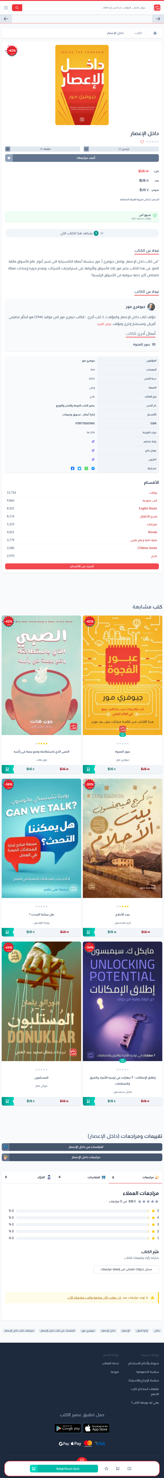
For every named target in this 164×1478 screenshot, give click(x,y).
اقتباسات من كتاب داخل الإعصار (58, 1330)
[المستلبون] (41, 1001)
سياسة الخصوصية (147, 1371)
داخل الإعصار (108, 1330)
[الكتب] (129, 1468)
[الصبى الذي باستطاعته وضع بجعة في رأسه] (41, 675)
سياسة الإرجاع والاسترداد (143, 1380)
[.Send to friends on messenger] (93, 468)
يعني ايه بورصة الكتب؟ (145, 1402)
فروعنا (115, 1371)
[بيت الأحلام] (122, 838)
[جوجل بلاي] (51, 450)
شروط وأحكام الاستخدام (143, 1363)
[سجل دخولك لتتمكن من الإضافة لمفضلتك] (142, 142)
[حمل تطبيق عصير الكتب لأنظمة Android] (67, 1428)
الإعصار (126, 1330)
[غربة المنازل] (158, 19)
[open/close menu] (6, 7)
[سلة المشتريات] (117, 1468)
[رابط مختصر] (51, 441)
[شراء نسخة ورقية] (122, 769)
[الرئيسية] (155, 33)
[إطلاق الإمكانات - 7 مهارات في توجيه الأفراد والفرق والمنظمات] (122, 1001)
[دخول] (106, 1468)
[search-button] (17, 7)
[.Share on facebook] (72, 468)
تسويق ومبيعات (71, 414)
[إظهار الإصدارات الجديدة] (82, 1459)
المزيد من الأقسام (82, 566)
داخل (157, 1330)
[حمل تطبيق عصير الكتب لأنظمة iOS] (96, 1428)
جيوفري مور (135, 307)
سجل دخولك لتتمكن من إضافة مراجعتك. (126, 1269)
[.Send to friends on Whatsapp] (86, 468)
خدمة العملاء (110, 1363)
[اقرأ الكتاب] (122, 734)
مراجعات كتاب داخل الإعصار (19, 1330)
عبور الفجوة (141, 344)
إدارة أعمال (89, 414)
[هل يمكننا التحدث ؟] (41, 838)
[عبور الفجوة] (6, 19)
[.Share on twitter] (79, 468)
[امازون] (51, 459)
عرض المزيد (104, 324)
